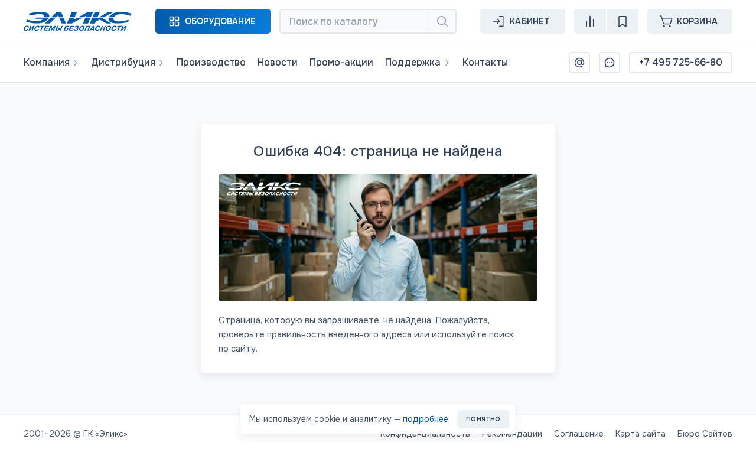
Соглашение (579, 433)
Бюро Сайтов (704, 433)
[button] (213, 21)
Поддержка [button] (413, 62)
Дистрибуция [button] (123, 62)
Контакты (485, 62)
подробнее (425, 419)
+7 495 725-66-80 (680, 62)
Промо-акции (341, 62)
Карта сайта (640, 433)
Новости (278, 62)
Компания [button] (47, 62)
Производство (211, 62)
